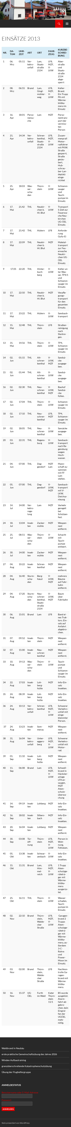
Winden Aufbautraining (14, 1060)
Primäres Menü (67, 24)
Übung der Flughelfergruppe (16, 1072)
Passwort (6, 1100)
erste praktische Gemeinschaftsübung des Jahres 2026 (29, 1054)
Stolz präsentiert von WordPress (16, 1123)
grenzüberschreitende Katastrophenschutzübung (27, 1066)
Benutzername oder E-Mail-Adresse (20, 1092)
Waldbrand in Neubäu (13, 1048)
